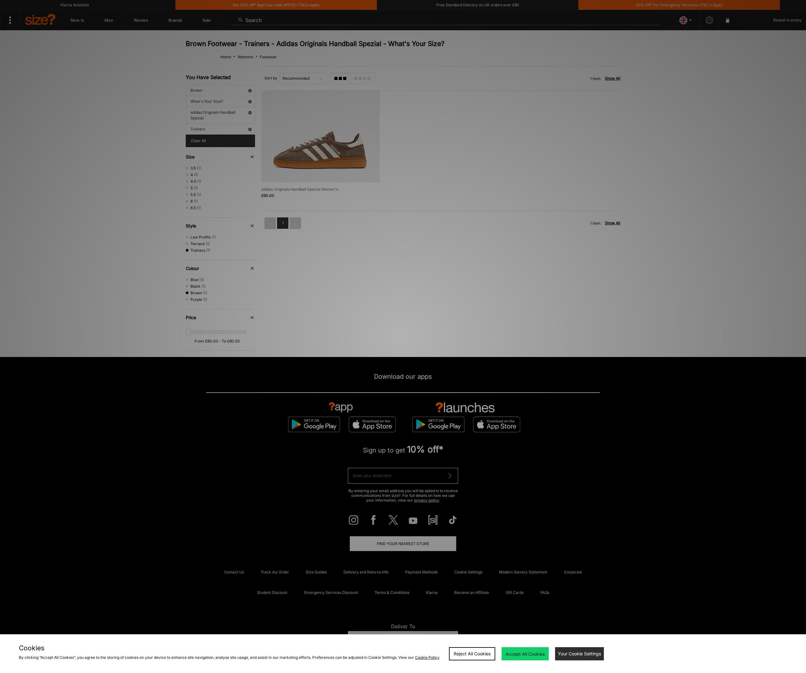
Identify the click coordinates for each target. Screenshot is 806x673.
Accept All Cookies (525, 654)
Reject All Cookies (472, 653)
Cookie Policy (427, 657)
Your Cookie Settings (579, 653)
